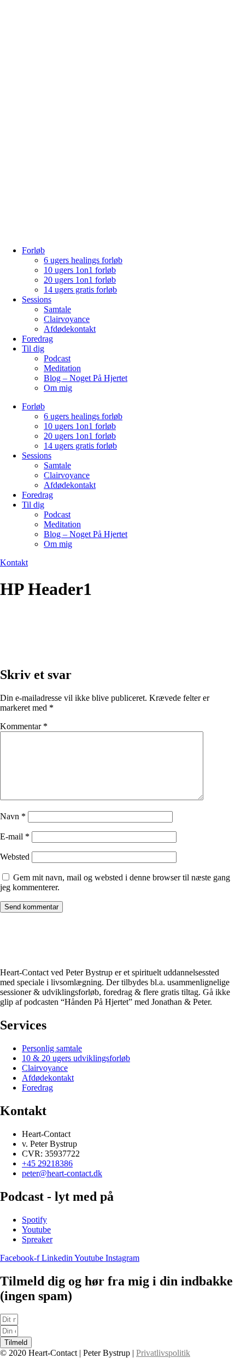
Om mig (58, 387)
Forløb (33, 250)
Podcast (57, 358)
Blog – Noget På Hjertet (85, 378)
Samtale (57, 309)
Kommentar (24, 726)
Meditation (62, 368)
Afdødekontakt (70, 328)
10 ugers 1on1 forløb (80, 270)
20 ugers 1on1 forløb (80, 279)
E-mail (15, 836)
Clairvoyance (67, 319)
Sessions (36, 299)
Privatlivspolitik (163, 1352)
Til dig (33, 348)
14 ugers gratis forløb (80, 289)
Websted (15, 856)
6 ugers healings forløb (83, 260)
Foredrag (37, 338)
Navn (13, 816)
